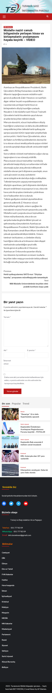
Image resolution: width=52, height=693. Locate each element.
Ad (5, 350)
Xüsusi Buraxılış (8, 662)
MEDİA (5, 618)
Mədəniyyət (7, 629)
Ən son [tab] (6, 403)
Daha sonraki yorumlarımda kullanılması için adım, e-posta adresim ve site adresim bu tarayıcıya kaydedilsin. (24, 380)
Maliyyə (5, 607)
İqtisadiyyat (7, 596)
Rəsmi (4, 640)
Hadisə (4, 580)
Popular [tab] (16, 403)
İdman (23, 411)
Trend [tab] (26, 403)
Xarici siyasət (25, 424)
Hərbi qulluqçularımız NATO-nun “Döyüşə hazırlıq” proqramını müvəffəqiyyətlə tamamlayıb (26, 274)
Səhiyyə (5, 651)
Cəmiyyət (6, 552)
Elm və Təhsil (7, 569)
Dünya (4, 563)
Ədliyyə (5, 667)
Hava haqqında (8, 585)
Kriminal (23, 453)
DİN (3, 558)
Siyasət (5, 645)
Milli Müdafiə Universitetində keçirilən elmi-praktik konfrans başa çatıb (29, 284)
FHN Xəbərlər (7, 574)
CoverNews (29, 689)
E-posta (31, 350)
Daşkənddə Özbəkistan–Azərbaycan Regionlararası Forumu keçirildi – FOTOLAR (33, 429)
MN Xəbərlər (8, 27)
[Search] (47, 16)
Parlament (6, 634)
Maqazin (5, 612)
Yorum (7, 317)
